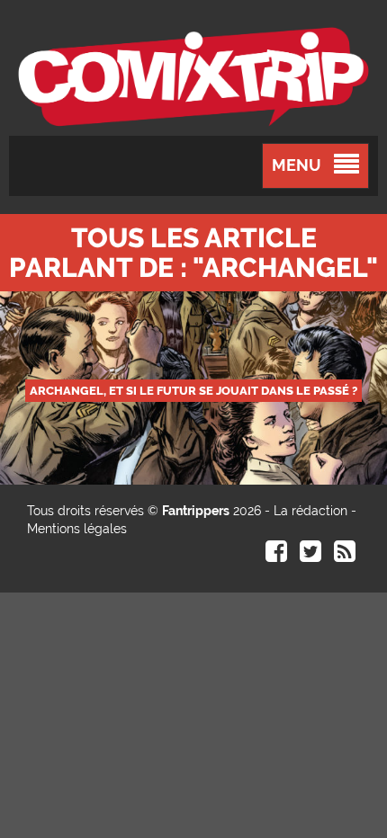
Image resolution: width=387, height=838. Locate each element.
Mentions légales (77, 529)
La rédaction (310, 511)
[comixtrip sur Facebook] (276, 555)
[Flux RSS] (345, 555)
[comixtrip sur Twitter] (310, 555)
